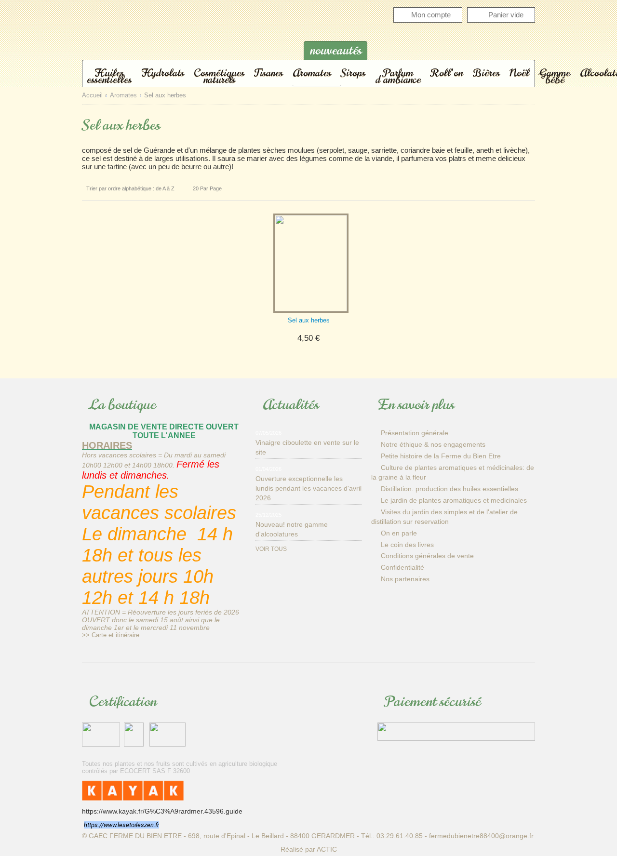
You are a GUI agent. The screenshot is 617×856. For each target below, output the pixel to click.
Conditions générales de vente (427, 556)
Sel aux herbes (309, 320)
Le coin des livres (407, 544)
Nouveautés (336, 50)
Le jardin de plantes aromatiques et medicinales (454, 500)
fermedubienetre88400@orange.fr (481, 836)
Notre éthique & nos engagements (433, 444)
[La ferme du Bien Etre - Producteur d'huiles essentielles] (178, 40)
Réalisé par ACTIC (309, 849)
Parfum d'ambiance (398, 75)
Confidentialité (402, 567)
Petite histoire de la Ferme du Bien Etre (441, 456)
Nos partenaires (405, 579)
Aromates (312, 72)
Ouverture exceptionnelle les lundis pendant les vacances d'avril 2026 (308, 488)
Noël (519, 72)
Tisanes (268, 72)
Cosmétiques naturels (219, 75)
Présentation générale (414, 433)
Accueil (92, 96)
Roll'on (446, 72)
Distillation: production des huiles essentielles (449, 489)
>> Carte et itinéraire (110, 635)
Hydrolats (162, 72)
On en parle (399, 533)
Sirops (353, 72)
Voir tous (271, 549)
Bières (486, 72)
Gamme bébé (554, 75)
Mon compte (431, 15)
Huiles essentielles (109, 75)
